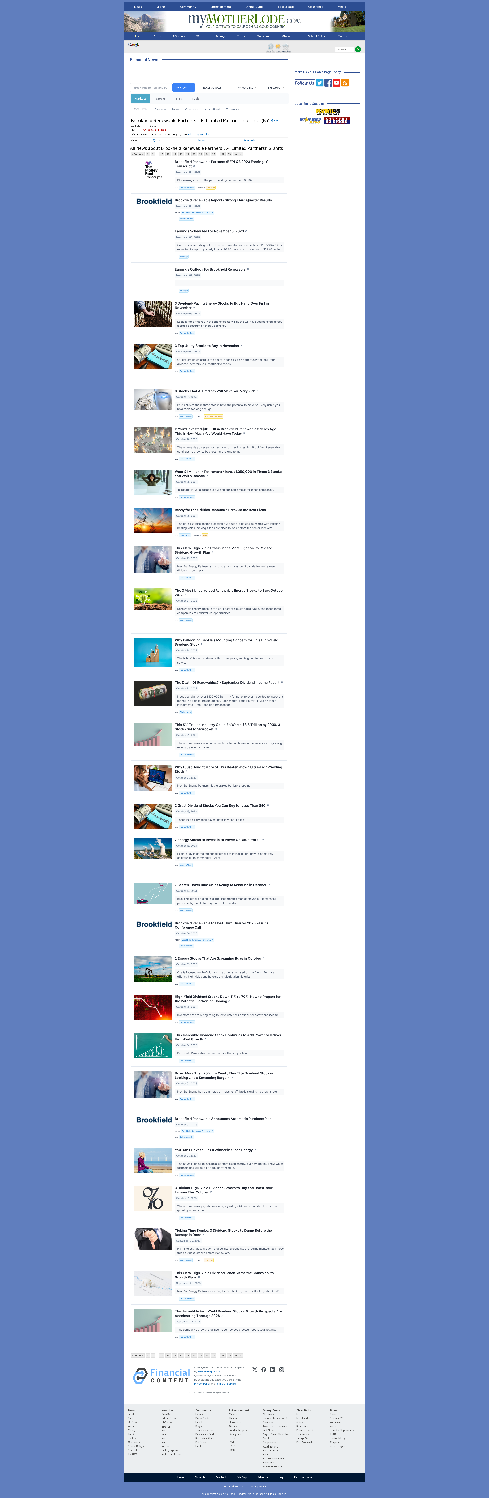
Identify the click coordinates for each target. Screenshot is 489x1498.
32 (223, 154)
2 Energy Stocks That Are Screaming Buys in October (220, 958)
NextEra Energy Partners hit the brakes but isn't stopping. (214, 785)
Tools (195, 98)
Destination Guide (205, 1434)
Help (281, 1477)
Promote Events (305, 1430)
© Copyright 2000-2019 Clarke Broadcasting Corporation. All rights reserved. (244, 1493)
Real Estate (286, 7)
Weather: (168, 1410)
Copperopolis (270, 1442)
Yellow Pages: (338, 1446)
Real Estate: (271, 1446)
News (138, 7)
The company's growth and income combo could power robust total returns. (227, 1329)
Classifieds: (303, 1410)
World (200, 36)
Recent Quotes (212, 87)
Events (199, 1414)
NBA (164, 1438)
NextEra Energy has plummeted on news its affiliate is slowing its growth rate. (227, 1091)
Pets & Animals (304, 1442)
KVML (232, 1442)
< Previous (137, 154)
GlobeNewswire (186, 218)
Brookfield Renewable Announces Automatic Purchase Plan (223, 1119)
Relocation (269, 1462)
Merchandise (303, 1418)
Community (188, 7)
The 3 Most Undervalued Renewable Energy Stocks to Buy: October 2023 (229, 592)
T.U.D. (333, 1434)
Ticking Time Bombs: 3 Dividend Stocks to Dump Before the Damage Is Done (223, 1232)
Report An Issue (303, 1477)
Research (249, 140)
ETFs (179, 98)
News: (132, 1410)
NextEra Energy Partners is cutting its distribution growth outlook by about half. (228, 1291)
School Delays (317, 36)
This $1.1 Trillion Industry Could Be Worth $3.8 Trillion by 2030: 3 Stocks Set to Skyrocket (227, 727)
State (157, 36)
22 (194, 154)
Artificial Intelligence (214, 416)
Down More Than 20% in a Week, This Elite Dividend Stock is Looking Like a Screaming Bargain (224, 1075)
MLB (164, 1434)
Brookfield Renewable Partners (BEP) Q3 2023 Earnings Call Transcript (223, 164)
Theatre (233, 1418)
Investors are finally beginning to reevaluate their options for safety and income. (228, 1015)
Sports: (166, 1426)
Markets (140, 98)
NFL (164, 1430)
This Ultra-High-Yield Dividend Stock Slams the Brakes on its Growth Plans (224, 1275)
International (212, 109)
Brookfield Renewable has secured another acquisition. (212, 1053)
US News (179, 36)
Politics (132, 1438)
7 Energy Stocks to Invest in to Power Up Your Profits (219, 840)
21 (187, 154)
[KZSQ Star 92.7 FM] (308, 119)
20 (181, 154)
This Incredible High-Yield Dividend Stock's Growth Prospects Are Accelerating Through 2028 (228, 1313)
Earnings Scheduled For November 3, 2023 (211, 231)
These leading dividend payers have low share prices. (212, 819)
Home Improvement (274, 1458)
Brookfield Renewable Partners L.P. (197, 212)
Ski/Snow (167, 1422)
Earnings (211, 187)
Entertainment (221, 7)
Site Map (242, 1477)
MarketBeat (185, 535)
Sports (161, 7)
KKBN (232, 1450)
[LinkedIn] (273, 1376)
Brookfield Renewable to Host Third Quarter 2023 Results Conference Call (222, 925)
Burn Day (167, 1414)
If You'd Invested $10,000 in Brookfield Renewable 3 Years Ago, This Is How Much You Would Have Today (226, 431)
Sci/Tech (133, 1450)
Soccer (165, 1446)
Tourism (344, 36)
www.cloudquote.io (209, 1371)
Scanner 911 (337, 1418)
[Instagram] (282, 1376)
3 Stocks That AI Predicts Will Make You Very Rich (217, 391)
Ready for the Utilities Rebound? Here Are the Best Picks (220, 510)
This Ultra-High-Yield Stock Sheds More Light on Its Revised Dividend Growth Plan (223, 550)
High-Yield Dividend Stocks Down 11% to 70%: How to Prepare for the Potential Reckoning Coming (228, 999)
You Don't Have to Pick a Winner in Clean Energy (215, 1150)
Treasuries (232, 109)
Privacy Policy (202, 1383)
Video (333, 1426)
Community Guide (205, 1430)
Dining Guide (254, 7)
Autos (299, 1422)
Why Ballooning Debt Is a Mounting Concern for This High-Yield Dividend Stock (226, 642)
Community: (203, 1410)
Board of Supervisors (342, 1430)
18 (168, 154)
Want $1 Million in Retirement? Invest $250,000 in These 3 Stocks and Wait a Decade (228, 474)
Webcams (263, 36)
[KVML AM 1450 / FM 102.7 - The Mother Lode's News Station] (328, 111)
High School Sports (172, 1454)
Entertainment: (239, 1410)
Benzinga (184, 257)
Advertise (262, 1477)
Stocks (161, 98)
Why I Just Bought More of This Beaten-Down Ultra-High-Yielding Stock (228, 769)
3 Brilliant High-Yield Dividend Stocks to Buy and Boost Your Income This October (224, 1190)
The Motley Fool (187, 187)
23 (200, 154)
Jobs (298, 1414)
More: (334, 1410)
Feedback (221, 1477)
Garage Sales (303, 1438)
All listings (268, 1414)
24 (207, 154)
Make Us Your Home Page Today (318, 72)
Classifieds (315, 7)
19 (174, 154)
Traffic (241, 36)
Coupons (335, 1442)
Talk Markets (185, 712)
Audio (333, 1414)
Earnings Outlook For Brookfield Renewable (212, 269)
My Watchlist (245, 87)
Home (180, 1477)
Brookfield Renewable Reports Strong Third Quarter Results (223, 200)
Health (199, 1422)
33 (229, 154)
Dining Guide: (272, 1410)
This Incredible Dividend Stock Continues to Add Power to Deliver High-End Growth (228, 1037)
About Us (200, 1477)
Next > (238, 154)
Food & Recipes (238, 1430)
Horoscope (235, 1422)
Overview (160, 109)
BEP (274, 120)
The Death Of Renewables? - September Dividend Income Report (229, 683)
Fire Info (199, 1446)
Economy (209, 1260)
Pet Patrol (200, 1442)
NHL (164, 1442)
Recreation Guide (205, 1438)
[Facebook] (264, 1376)
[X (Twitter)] (255, 1376)
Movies (233, 1414)
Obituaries (289, 36)
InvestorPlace (186, 416)
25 (213, 154)
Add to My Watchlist (198, 134)
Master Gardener (272, 1466)
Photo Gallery (337, 1438)
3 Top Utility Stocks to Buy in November (209, 346)
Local (138, 36)
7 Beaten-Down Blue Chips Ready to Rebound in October (222, 885)
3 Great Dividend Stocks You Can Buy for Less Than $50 (222, 806)
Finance (267, 1454)
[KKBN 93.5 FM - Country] (336, 119)
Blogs (198, 1426)
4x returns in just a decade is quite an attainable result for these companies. (226, 489)
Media (342, 7)
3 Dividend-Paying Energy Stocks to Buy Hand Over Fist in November (222, 305)
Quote (157, 140)
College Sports (170, 1450)
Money (220, 36)
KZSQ (232, 1446)
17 (161, 154)
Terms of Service (233, 1486)
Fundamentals (270, 1450)
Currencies (191, 109)
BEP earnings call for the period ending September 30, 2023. (216, 180)
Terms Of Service (226, 1383)
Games (233, 1426)
